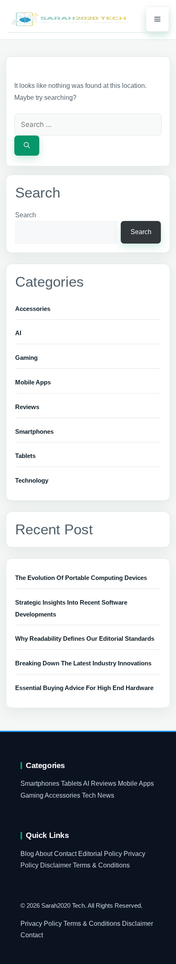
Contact (65, 853)
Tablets (25, 455)
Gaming (26, 357)
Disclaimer (55, 865)
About (43, 853)
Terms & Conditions (101, 865)
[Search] (26, 146)
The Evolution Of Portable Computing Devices (81, 577)
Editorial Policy (100, 853)
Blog (27, 853)
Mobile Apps (33, 382)
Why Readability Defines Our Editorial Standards (84, 638)
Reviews (27, 406)
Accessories (32, 308)
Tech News (98, 795)
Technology (31, 480)
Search (25, 215)
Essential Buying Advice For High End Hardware (84, 687)
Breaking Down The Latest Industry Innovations (83, 663)
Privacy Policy (41, 923)
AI (18, 332)
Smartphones (34, 431)
